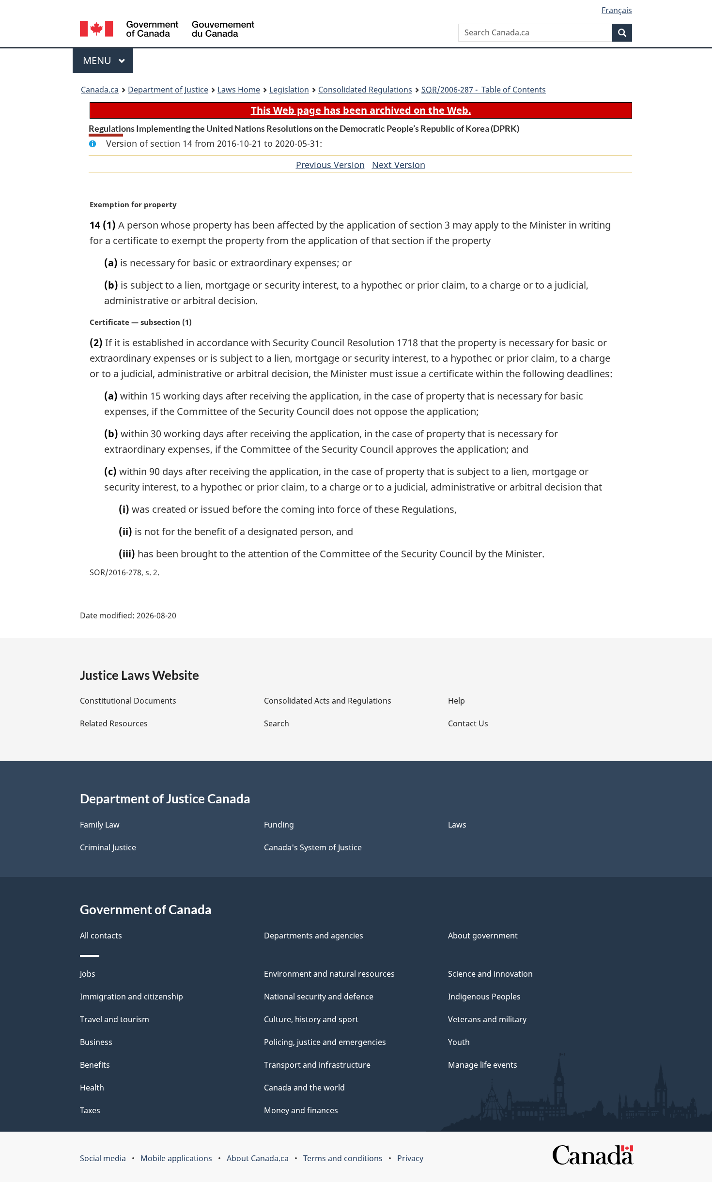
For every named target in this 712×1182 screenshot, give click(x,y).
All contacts (101, 935)
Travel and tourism (114, 1019)
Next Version (398, 164)
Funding (279, 824)
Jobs (87, 973)
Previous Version (330, 164)
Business (96, 1042)
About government (483, 935)
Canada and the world (304, 1087)
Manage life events (482, 1064)
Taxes (90, 1110)
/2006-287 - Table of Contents (483, 89)
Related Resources (114, 723)
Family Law (100, 824)
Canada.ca (100, 89)
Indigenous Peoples (484, 996)
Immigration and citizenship (131, 996)
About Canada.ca (258, 1158)
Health (92, 1087)
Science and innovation (490, 973)
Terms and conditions (343, 1158)
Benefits (95, 1064)
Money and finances (301, 1110)
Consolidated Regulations (365, 89)
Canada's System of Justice (313, 847)
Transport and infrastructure (317, 1064)
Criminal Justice (108, 847)
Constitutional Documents (128, 700)
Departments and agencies (313, 935)
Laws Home (238, 89)
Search (276, 723)
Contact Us (468, 723)
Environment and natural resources (329, 973)
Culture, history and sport (311, 1019)
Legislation (289, 89)
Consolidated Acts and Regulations (327, 700)
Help (456, 700)
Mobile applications (176, 1158)
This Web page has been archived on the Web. (361, 110)
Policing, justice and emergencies (325, 1042)
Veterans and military (487, 1019)
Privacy (410, 1158)
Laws (457, 824)
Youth (459, 1042)
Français (617, 10)
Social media (103, 1158)
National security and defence (318, 996)
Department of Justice (168, 89)
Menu (98, 60)
